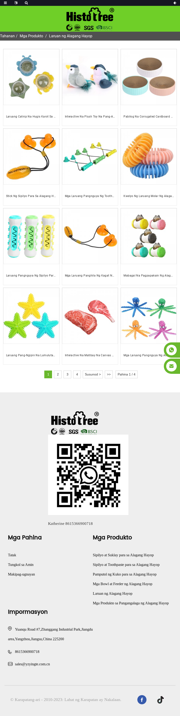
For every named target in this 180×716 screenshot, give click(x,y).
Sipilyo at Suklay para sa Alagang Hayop (123, 555)
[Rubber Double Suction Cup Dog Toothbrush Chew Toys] (90, 156)
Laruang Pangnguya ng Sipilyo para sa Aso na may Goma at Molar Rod (31, 275)
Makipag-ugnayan (21, 574)
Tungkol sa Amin (21, 565)
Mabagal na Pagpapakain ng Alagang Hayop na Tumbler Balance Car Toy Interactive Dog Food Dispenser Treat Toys (149, 275)
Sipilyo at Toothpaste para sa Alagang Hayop (126, 565)
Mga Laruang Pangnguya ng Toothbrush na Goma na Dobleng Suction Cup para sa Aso (90, 196)
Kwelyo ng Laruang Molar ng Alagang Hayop (149, 196)
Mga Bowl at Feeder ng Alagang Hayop (122, 584)
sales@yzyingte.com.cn (32, 664)
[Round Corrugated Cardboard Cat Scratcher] (148, 77)
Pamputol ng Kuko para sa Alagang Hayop (125, 574)
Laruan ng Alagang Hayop (70, 36)
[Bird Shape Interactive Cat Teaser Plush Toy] (90, 77)
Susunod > (93, 374)
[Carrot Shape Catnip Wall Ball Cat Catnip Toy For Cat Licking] (31, 77)
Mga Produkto (31, 36)
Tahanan (7, 36)
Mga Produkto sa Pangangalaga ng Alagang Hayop (131, 603)
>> (109, 374)
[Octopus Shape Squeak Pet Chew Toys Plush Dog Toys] (148, 316)
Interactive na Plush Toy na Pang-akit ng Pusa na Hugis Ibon (90, 116)
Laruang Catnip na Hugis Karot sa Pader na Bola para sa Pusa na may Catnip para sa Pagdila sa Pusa (31, 116)
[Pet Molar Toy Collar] (148, 156)
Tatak (12, 555)
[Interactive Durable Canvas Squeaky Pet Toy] (90, 316)
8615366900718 (27, 652)
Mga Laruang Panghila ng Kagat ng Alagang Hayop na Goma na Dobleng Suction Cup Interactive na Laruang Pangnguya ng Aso (90, 275)
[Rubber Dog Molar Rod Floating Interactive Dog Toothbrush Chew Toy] (31, 236)
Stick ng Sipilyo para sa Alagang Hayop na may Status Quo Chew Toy (31, 196)
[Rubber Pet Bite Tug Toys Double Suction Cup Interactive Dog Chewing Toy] (90, 236)
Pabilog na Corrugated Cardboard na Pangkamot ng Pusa (149, 116)
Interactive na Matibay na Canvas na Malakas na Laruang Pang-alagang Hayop (90, 355)
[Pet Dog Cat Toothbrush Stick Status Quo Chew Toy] (31, 156)
